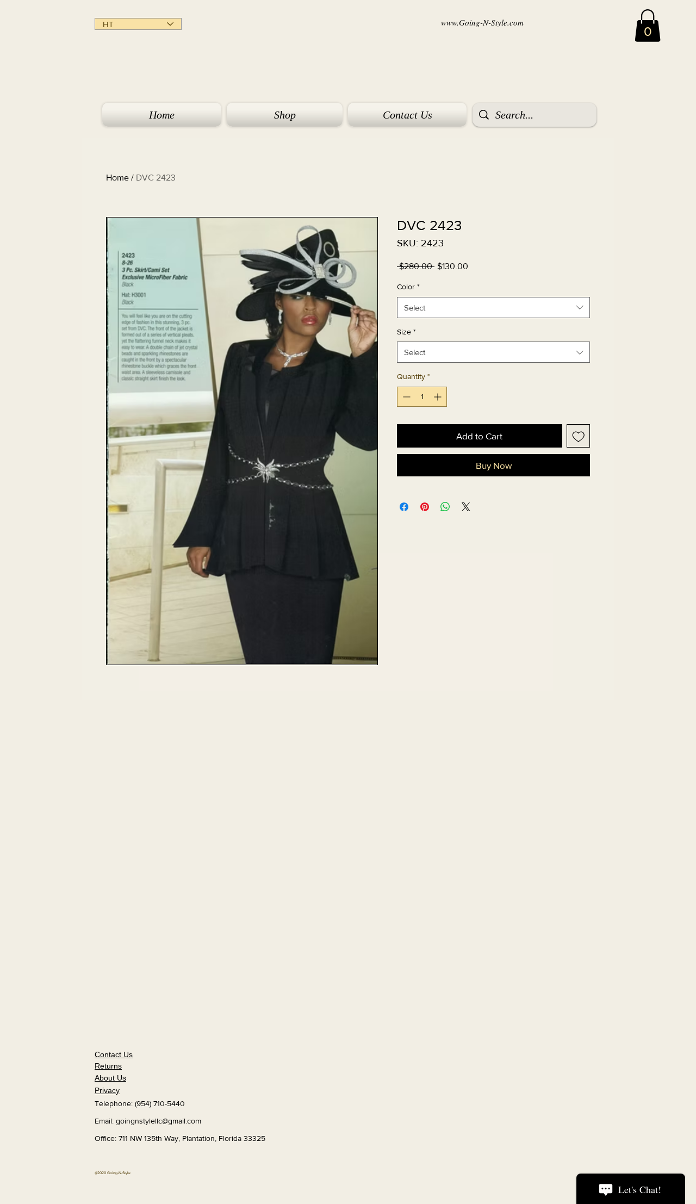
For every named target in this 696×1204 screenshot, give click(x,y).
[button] (647, 25)
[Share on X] (466, 506)
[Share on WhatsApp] (445, 506)
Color (408, 286)
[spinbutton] (422, 396)
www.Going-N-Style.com (482, 22)
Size (406, 331)
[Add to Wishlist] (579, 436)
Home (117, 177)
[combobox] (493, 307)
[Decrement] (405, 396)
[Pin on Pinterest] (424, 506)
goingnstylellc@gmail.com (158, 1120)
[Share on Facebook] (404, 506)
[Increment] (438, 396)
